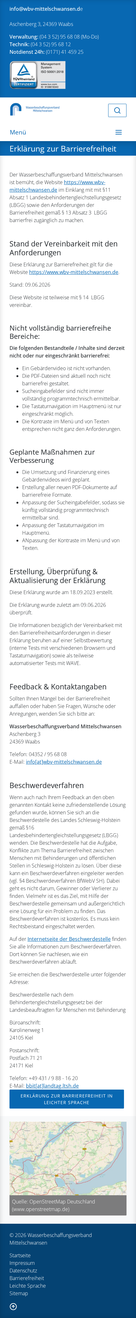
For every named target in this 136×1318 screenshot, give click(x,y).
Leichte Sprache (27, 1285)
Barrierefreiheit (26, 1278)
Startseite (20, 1255)
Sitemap (18, 1293)
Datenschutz (23, 1270)
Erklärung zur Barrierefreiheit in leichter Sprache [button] (67, 1099)
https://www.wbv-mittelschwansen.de (73, 272)
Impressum (22, 1262)
